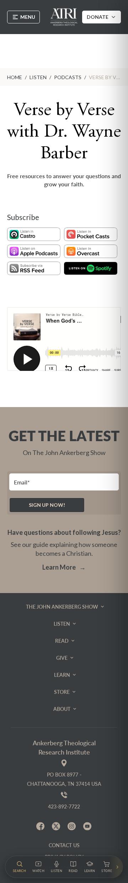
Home (14, 77)
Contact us (64, 845)
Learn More (64, 567)
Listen (38, 77)
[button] (19, 867)
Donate (97, 17)
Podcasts (67, 77)
